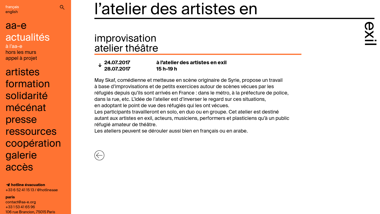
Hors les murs (21, 52)
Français (12, 7)
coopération (33, 144)
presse (21, 120)
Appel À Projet (21, 58)
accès (19, 168)
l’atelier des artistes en (175, 10)
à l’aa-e (14, 46)
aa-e (16, 26)
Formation (28, 84)
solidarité (27, 96)
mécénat (26, 108)
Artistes (23, 72)
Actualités (28, 38)
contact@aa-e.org (21, 202)
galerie (21, 156)
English (12, 12)
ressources (31, 132)
